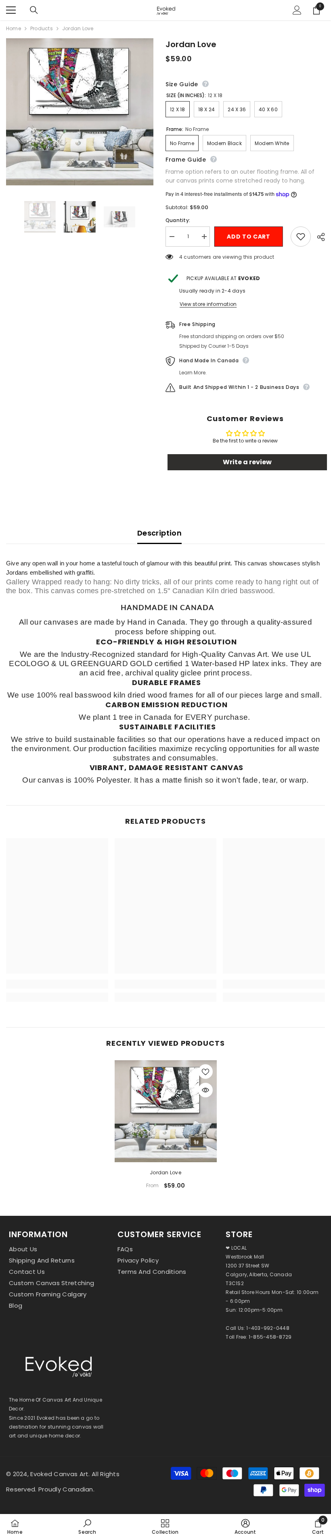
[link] (57, 984)
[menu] (11, 10)
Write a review (247, 462)
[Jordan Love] (166, 1111)
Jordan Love (165, 1172)
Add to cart (250, 237)
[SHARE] (318, 237)
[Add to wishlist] (301, 236)
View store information (208, 304)
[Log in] (297, 10)
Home (13, 28)
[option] (165, 1128)
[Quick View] (205, 1090)
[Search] (34, 10)
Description (159, 533)
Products (41, 28)
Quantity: (178, 220)
